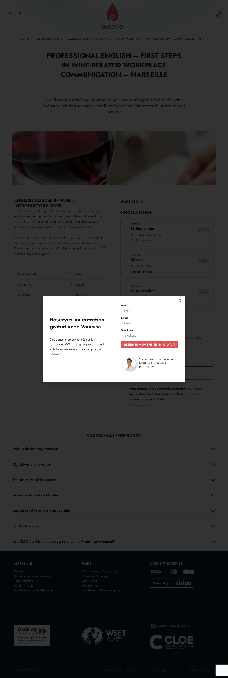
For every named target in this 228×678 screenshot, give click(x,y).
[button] (180, 301)
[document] (114, 339)
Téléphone (127, 330)
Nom (123, 305)
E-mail (124, 318)
